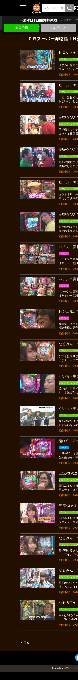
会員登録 (21, 27)
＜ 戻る (24, 642)
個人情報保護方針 (61, 668)
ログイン (58, 27)
